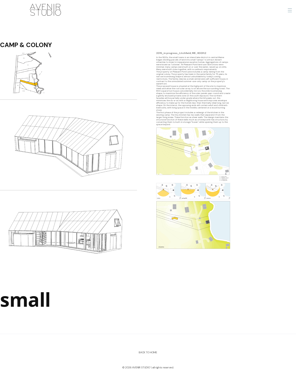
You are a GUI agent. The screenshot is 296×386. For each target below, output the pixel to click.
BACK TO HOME (148, 352)
